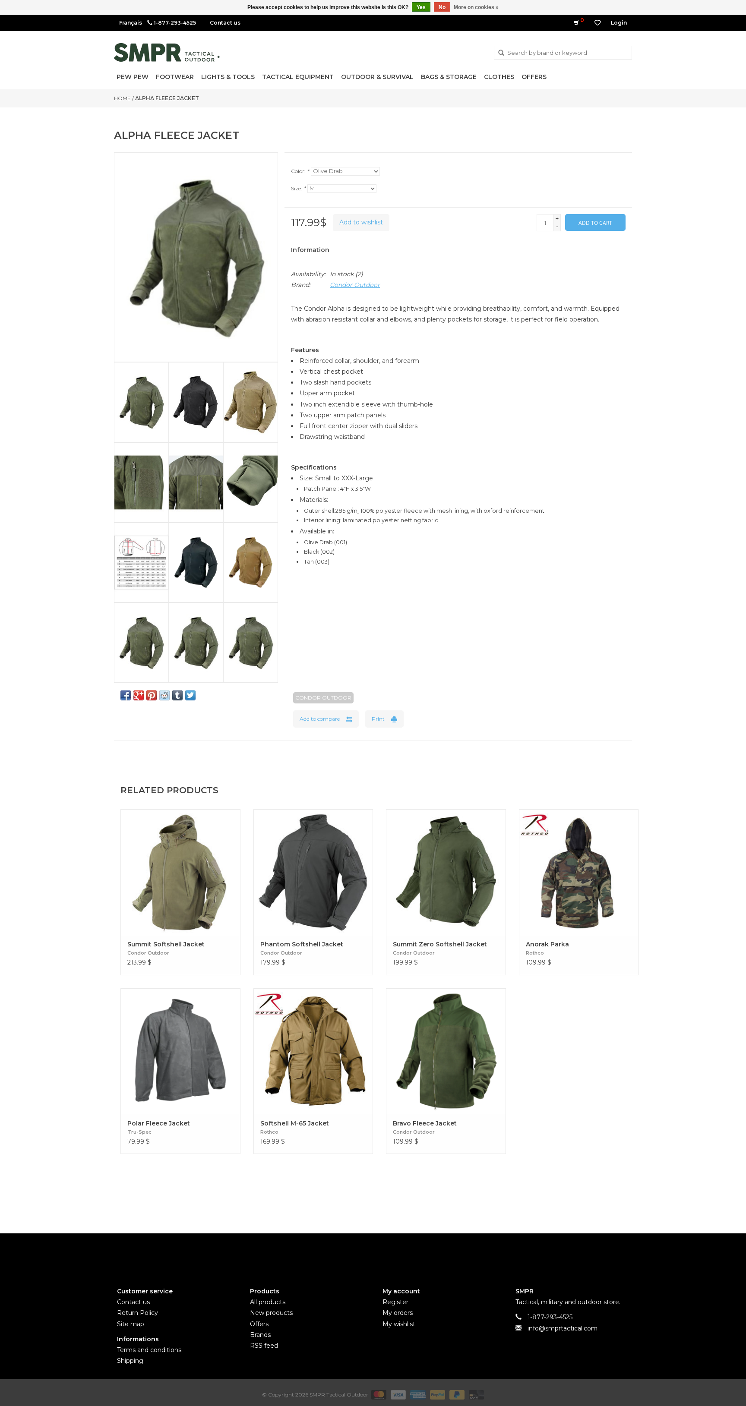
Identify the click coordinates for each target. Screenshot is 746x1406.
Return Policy (137, 1313)
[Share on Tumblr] (177, 695)
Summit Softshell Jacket (166, 944)
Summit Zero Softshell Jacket (440, 944)
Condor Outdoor (355, 285)
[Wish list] (597, 22)
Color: (300, 171)
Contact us (225, 22)
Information (310, 250)
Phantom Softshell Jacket (301, 944)
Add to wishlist (361, 222)
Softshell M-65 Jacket (294, 1123)
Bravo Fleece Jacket (425, 1123)
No (442, 7)
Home (122, 98)
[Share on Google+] (138, 695)
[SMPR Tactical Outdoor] (167, 52)
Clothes (499, 77)
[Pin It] (151, 695)
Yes (421, 7)
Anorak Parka (547, 944)
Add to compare (320, 719)
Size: (298, 188)
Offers (534, 77)
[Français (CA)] (130, 22)
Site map (130, 1324)
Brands (260, 1335)
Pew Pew (133, 77)
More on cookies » (476, 7)
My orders (397, 1313)
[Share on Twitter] (190, 695)
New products (271, 1313)
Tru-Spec (139, 1132)
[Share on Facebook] (125, 695)
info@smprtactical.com (562, 1328)
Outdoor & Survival (377, 77)
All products (267, 1302)
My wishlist (398, 1324)
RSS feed (264, 1345)
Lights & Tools (228, 77)
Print (378, 719)
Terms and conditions (149, 1350)
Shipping (130, 1361)
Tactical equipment (298, 77)
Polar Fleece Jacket (158, 1123)
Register (395, 1302)
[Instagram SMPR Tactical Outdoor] (388, 1253)
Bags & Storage (449, 77)
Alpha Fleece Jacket (167, 98)
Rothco (535, 953)
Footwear (175, 77)
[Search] (501, 53)
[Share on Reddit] (164, 695)
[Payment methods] (378, 1394)
